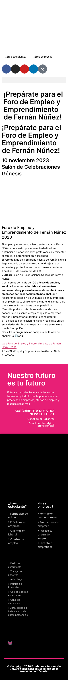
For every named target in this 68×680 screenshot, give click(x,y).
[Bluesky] (42, 69)
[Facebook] (19, 633)
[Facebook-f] (6, 69)
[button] (34, 80)
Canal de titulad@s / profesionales (41, 424)
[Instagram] (15, 69)
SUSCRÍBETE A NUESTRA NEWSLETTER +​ (35, 412)
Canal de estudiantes (41, 419)
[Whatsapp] (10, 624)
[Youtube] (24, 69)
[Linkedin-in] (33, 69)
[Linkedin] (10, 633)
